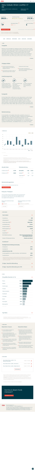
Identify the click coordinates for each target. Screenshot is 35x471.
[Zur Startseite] (2, 1)
